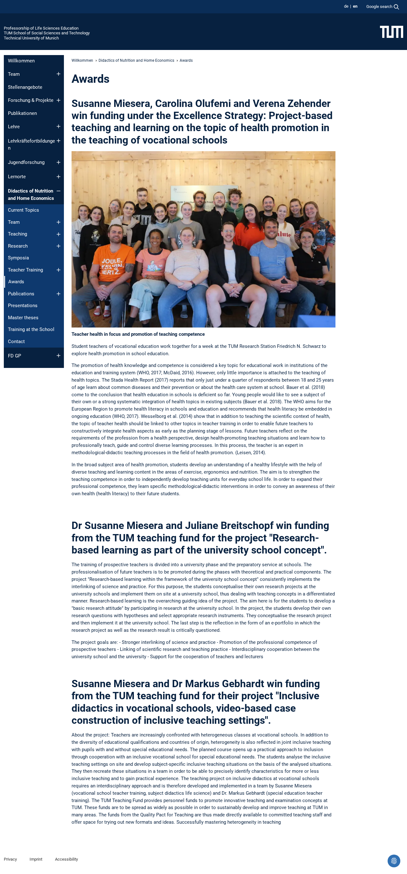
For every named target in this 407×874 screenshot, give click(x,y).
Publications (21, 294)
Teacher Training (25, 270)
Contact (16, 341)
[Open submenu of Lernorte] (58, 176)
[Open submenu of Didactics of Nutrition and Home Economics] (58, 191)
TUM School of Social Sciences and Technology (47, 33)
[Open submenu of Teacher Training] (58, 270)
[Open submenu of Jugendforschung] (58, 162)
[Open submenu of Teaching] (58, 234)
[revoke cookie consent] (394, 861)
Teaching (17, 234)
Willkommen (21, 61)
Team (14, 74)
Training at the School (31, 329)
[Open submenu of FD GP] (58, 355)
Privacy (10, 859)
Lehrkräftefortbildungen (31, 144)
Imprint (36, 859)
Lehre (14, 127)
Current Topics (23, 210)
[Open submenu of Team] (58, 74)
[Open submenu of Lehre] (58, 126)
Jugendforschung (26, 162)
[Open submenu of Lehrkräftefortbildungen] (58, 140)
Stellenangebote (25, 87)
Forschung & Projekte (30, 100)
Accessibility (66, 859)
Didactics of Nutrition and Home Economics (31, 194)
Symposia (18, 258)
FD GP (14, 356)
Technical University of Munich (31, 38)
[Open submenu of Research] (58, 246)
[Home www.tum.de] (391, 31)
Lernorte (17, 177)
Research (18, 246)
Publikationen (22, 113)
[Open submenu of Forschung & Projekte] (58, 100)
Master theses (23, 318)
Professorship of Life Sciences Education (41, 28)
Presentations (23, 305)
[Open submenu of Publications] (58, 294)
